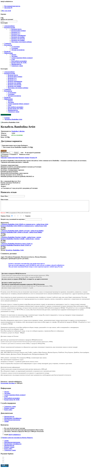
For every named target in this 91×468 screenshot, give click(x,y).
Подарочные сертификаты (12, 418)
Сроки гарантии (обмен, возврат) (22, 58)
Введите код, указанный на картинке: (13, 219)
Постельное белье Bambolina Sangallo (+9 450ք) (18, 147)
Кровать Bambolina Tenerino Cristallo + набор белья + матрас (20, 238)
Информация (8, 53)
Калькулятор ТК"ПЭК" (19, 62)
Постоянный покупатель (12, 6)
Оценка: (3, 216)
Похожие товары (23, 157)
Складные (14, 48)
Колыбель (9, 250)
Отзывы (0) (33, 157)
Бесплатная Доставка (8, 383)
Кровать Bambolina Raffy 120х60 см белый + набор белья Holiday (21, 232)
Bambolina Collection (18, 131)
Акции (6, 421)
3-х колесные (15, 46)
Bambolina (16, 250)
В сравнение (37, 152)
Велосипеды (8, 45)
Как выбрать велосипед (19, 61)
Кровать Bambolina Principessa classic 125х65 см (16, 245)
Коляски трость (16, 29)
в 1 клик (3, 151)
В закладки (28, 152)
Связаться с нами (17, 66)
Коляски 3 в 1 (15, 34)
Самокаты (7, 43)
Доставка (14, 56)
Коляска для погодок (18, 38)
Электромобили (9, 26)
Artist (22, 250)
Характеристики (12, 157)
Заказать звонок (6, 114)
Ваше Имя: (4, 196)
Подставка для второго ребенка (21, 42)
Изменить (43, 257)
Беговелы (7, 51)
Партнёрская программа (12, 420)
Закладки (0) (8, 7)
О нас (13, 59)
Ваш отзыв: (4, 199)
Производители (16, 64)
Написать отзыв (24, 154)
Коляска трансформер (18, 35)
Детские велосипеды (18, 50)
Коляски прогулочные (18, 30)
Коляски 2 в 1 (15, 32)
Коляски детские (9, 27)
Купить (3, 229)
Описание (4, 157)
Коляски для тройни (18, 40)
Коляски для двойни (18, 37)
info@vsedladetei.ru (15, 434)
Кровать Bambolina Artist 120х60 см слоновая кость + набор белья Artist (24, 226)
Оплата (13, 54)
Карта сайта (8, 409)
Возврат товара (9, 408)
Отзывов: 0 (13, 154)
